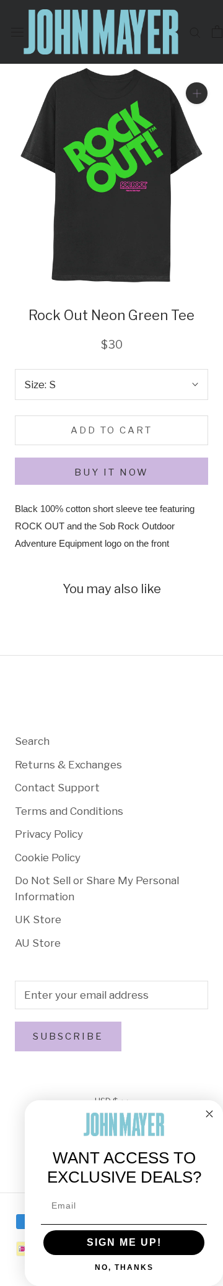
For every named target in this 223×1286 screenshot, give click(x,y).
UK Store (38, 919)
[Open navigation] (17, 32)
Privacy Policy (49, 834)
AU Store (38, 943)
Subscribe (68, 1036)
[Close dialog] (209, 1113)
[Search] (195, 31)
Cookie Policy (48, 857)
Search (32, 741)
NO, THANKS (124, 1267)
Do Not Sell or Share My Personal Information (97, 888)
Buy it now (111, 472)
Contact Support (57, 787)
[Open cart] (217, 31)
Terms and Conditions (69, 811)
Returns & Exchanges (68, 764)
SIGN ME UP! (124, 1242)
